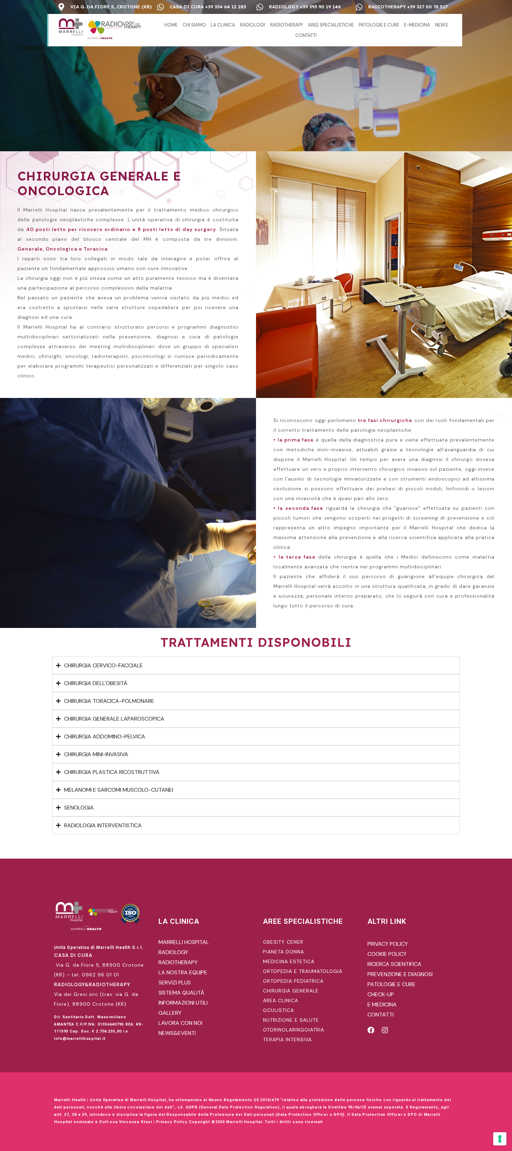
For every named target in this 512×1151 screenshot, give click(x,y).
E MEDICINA (382, 1004)
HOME (171, 25)
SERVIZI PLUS (174, 982)
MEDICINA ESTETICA (289, 961)
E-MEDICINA (417, 25)
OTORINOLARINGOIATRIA (293, 1030)
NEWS (441, 25)
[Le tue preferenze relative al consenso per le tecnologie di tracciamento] (499, 1138)
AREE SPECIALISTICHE (331, 25)
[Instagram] (384, 1030)
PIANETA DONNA (283, 952)
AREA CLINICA (280, 1000)
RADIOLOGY (252, 25)
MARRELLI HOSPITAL (183, 942)
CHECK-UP (380, 994)
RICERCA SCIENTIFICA (394, 964)
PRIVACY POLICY (387, 943)
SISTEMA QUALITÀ (181, 992)
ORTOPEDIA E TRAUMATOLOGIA (302, 971)
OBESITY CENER (283, 942)
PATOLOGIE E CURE (379, 25)
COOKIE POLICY (386, 954)
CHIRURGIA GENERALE (291, 991)
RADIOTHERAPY (286, 25)
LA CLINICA (223, 25)
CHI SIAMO (194, 25)
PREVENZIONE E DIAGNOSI (400, 974)
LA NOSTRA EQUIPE (182, 972)
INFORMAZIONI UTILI (183, 1002)
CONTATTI (306, 35)
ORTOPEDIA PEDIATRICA (293, 981)
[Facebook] (370, 1030)
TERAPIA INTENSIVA (287, 1039)
